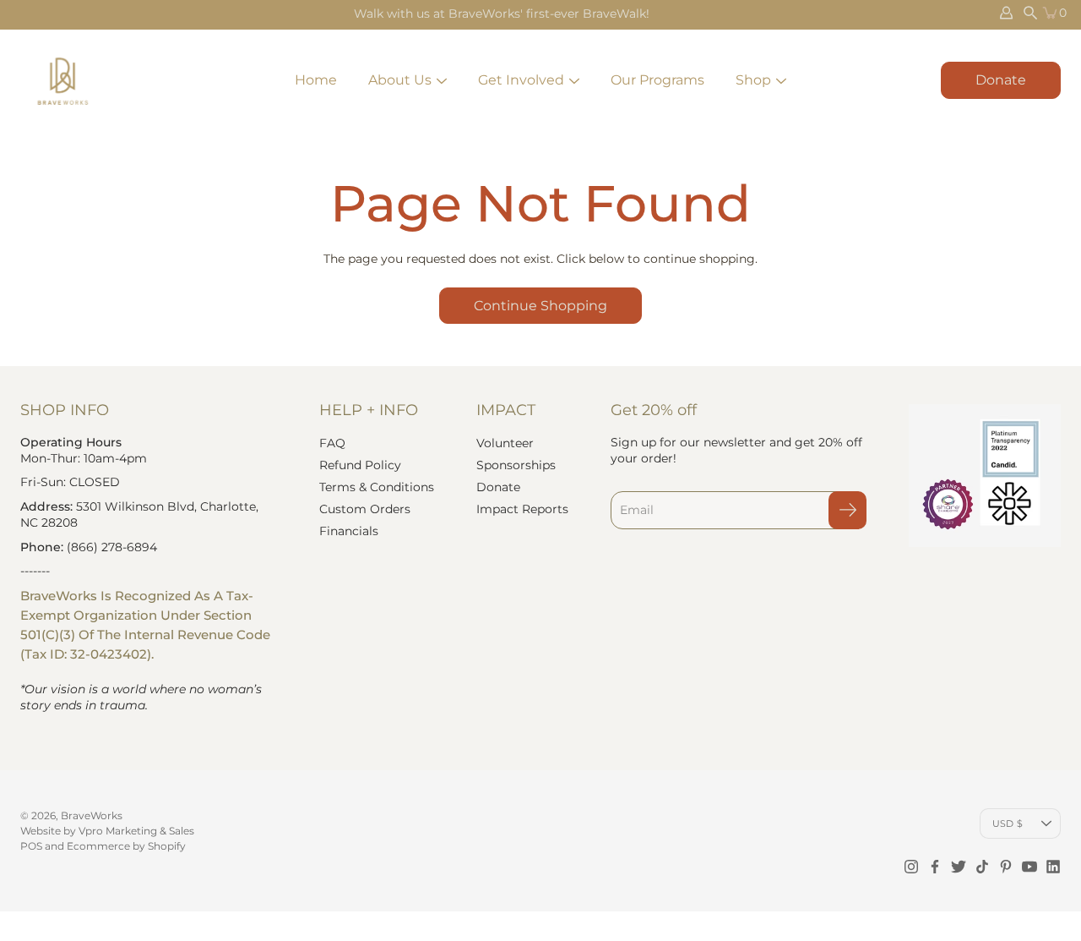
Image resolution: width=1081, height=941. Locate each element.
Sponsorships (516, 465)
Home (316, 80)
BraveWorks (91, 815)
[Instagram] (911, 866)
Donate (1000, 80)
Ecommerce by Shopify (126, 846)
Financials (348, 531)
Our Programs (657, 80)
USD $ (1007, 823)
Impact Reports (522, 509)
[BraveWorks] (62, 80)
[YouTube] (1029, 866)
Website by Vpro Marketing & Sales (107, 830)
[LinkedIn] (1053, 866)
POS (31, 846)
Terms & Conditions (376, 487)
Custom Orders (364, 509)
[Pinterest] (1005, 866)
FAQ (332, 443)
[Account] (1006, 12)
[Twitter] (958, 866)
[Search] (1030, 12)
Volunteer (505, 443)
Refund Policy (360, 465)
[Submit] (847, 510)
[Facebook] (934, 866)
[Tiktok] (982, 866)
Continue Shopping (540, 306)
